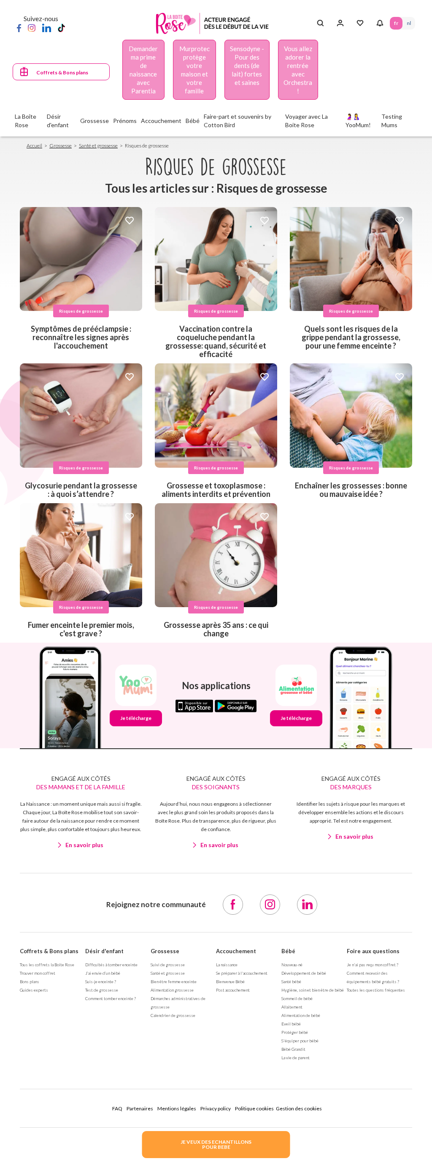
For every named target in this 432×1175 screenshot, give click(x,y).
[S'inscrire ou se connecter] (340, 23)
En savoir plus (84, 844)
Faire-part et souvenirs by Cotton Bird (237, 120)
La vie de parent (295, 1057)
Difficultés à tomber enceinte (111, 964)
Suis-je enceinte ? (100, 981)
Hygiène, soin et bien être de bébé (312, 989)
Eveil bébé (291, 1023)
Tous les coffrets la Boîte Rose (47, 964)
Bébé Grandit (293, 1049)
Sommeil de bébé (297, 998)
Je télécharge (135, 718)
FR (396, 23)
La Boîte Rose (25, 120)
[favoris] (129, 221)
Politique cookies (254, 1108)
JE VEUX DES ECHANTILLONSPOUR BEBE (216, 1144)
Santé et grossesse (98, 145)
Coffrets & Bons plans (62, 72)
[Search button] (320, 23)
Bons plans (29, 981)
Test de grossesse (101, 989)
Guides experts (34, 989)
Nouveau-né (291, 964)
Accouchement (236, 951)
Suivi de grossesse (168, 964)
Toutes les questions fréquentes (376, 989)
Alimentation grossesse (172, 989)
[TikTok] (61, 27)
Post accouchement (233, 989)
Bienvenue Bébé (230, 981)
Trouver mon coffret (37, 973)
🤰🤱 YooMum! (358, 120)
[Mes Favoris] (360, 23)
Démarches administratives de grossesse (178, 1002)
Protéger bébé (294, 1032)
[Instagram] (31, 27)
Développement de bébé (303, 973)
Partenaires (140, 1108)
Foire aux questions (373, 951)
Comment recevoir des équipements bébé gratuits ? (373, 977)
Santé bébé (291, 981)
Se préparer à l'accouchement (241, 973)
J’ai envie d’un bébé (102, 973)
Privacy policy (215, 1108)
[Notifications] (380, 23)
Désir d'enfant (104, 951)
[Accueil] (212, 23)
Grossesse (60, 145)
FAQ (117, 1108)
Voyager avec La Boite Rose (306, 120)
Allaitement (291, 1006)
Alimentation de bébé (300, 1015)
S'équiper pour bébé (300, 1040)
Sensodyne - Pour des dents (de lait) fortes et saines (247, 65)
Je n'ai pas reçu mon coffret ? (372, 964)
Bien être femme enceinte (174, 981)
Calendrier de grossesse (173, 1015)
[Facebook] (19, 27)
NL (409, 23)
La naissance (227, 964)
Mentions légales (176, 1108)
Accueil (34, 145)
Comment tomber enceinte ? (110, 998)
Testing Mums (391, 120)
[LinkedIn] (46, 27)
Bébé (288, 951)
